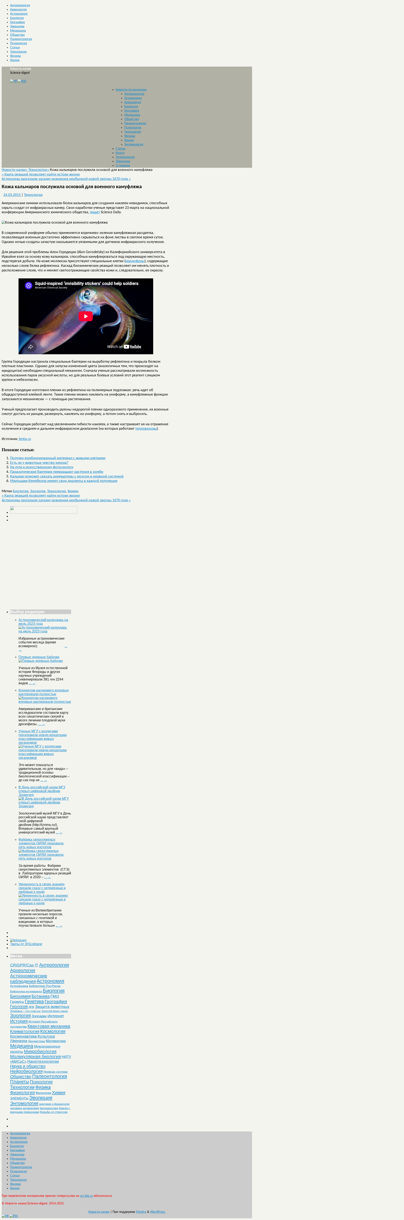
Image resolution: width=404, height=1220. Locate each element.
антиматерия (31, 1108)
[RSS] (22, 81)
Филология (43, 1093)
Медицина (18, 30)
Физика (15, 56)
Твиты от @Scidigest (26, 944)
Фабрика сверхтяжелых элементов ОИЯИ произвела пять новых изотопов (41, 843)
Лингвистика (36, 1041)
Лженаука (17, 26)
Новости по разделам (131, 89)
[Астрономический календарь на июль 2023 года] (45, 631)
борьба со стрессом (54, 1112)
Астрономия (19, 14)
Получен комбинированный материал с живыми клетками (57, 458)
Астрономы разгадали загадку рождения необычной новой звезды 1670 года (66, 179)
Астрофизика (19, 986)
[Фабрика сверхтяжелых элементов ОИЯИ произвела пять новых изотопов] (45, 858)
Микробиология (40, 1051)
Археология (18, 9)
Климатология (24, 1031)
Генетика (34, 1001)
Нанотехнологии (43, 1061)
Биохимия (20, 996)
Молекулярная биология (35, 1056)
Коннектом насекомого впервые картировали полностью (44, 692)
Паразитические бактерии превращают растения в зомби (56, 472)
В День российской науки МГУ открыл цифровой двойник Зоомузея (42, 791)
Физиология (22, 1092)
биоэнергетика (49, 1108)
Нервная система (55, 1071)
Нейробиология (26, 1071)
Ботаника (41, 996)
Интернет (56, 1016)
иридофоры (135, 261)
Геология (19, 1006)
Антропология (20, 5)
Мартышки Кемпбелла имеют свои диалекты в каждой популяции (63, 481)
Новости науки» (15, 170)
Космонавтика (23, 1036)
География (17, 22)
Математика (56, 1041)
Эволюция (40, 1098)
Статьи (15, 47)
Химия (15, 60)
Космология (52, 1031)
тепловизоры (146, 429)
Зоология (37, 491)
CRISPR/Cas (22, 965)
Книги (120, 153)
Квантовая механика (49, 1026)
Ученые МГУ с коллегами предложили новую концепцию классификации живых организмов (43, 736)
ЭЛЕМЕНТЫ (19, 1098)
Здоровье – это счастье (25, 1011)
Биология (17, 18)
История (19, 1021)
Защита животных (52, 1006)
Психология (18, 43)
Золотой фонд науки (54, 1011)
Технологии (18, 52)
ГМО (54, 996)
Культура (46, 1036)
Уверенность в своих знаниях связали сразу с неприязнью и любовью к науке (42, 888)
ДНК (31, 1007)
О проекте (123, 165)
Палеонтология (21, 39)
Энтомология (133, 144)
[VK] (13, 81)
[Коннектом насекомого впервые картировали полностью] (45, 701)
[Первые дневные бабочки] (41, 661)
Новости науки (20, 68)
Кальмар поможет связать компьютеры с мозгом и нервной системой (67, 477)
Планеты (19, 1081)
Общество (17, 35)
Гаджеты (17, 1002)
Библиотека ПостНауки (45, 986)
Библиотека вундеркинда (26, 991)
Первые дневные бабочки (39, 657)
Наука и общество (27, 1066)
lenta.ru (24, 439)
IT (36, 965)
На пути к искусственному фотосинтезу (41, 467)
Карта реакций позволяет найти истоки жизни (41, 175)
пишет (95, 212)
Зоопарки (39, 1016)
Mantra (141, 1212)
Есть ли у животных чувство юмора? (39, 463)
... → (32, 683)
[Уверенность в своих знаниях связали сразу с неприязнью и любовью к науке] (45, 903)
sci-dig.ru (86, 1196)
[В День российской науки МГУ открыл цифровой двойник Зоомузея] (45, 806)
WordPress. (158, 1212)
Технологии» (39, 170)
